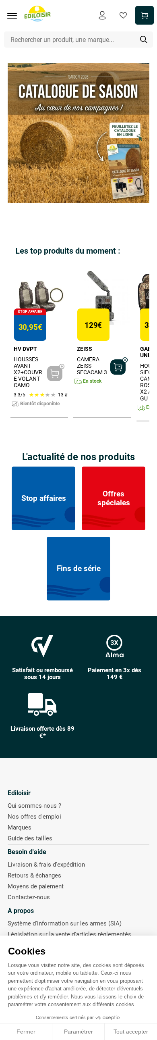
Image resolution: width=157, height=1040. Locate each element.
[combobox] (78, 39)
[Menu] (15, 15)
